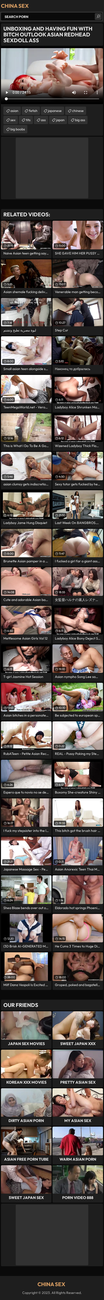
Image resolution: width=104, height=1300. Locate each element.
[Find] (98, 16)
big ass (80, 120)
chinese (78, 111)
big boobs (17, 129)
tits (28, 120)
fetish (33, 111)
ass (43, 120)
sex (12, 120)
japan (60, 120)
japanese (55, 111)
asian (14, 111)
